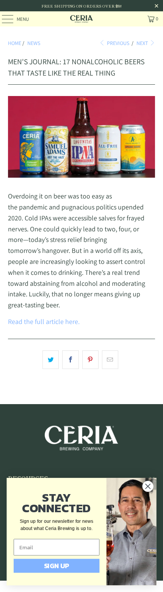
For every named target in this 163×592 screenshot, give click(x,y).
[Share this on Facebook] (70, 359)
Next (142, 43)
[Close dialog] (148, 486)
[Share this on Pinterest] (90, 359)
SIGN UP (56, 565)
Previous (117, 43)
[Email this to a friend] (110, 359)
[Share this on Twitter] (50, 359)
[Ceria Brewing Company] (81, 18)
